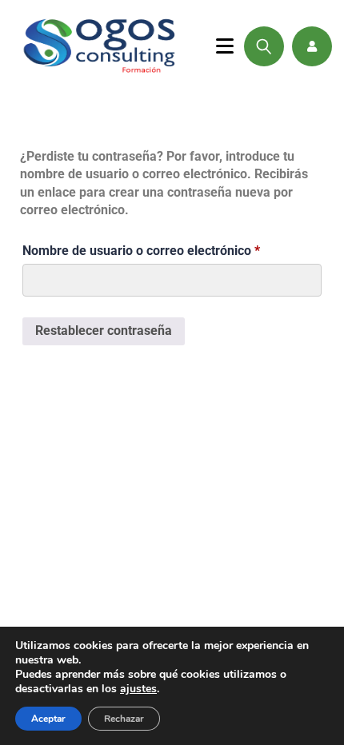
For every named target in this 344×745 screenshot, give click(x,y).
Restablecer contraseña (103, 330)
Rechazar (124, 718)
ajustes (138, 689)
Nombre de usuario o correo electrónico (172, 248)
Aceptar (48, 718)
